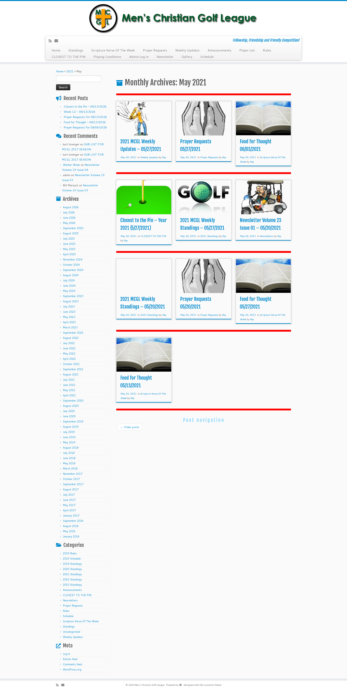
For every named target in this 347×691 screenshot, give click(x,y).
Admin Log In (139, 56)
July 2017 (69, 494)
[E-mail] (57, 40)
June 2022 (69, 348)
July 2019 (69, 432)
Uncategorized (71, 632)
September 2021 (73, 369)
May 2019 (69, 442)
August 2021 (71, 374)
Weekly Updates (187, 50)
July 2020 (69, 411)
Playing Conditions (107, 56)
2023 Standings (72, 584)
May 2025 (69, 249)
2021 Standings (72, 574)
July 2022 (69, 343)
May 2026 (69, 223)
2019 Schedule (72, 558)
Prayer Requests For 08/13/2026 (85, 117)
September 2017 (73, 484)
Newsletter (165, 56)
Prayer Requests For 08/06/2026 (85, 127)
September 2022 (73, 332)
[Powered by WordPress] (180, 684)
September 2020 (73, 400)
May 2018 (69, 463)
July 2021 (69, 379)
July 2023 (69, 306)
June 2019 (69, 437)
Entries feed (70, 659)
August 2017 (71, 489)
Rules (267, 50)
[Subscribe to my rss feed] (51, 40)
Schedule (207, 56)
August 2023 (71, 301)
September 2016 (73, 521)
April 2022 (69, 359)
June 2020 (69, 416)
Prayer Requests (155, 50)
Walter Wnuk (71, 165)
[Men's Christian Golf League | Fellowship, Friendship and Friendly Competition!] (173, 18)
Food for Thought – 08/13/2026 (85, 122)
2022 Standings (72, 579)
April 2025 (69, 254)
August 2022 (71, 338)
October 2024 (71, 265)
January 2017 (71, 515)
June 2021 (69, 385)
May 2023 (69, 317)
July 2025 (69, 238)
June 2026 (69, 217)
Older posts (129, 427)
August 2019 (71, 427)
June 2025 (69, 244)
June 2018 (69, 458)
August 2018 (71, 447)
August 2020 (71, 406)
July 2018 (69, 453)
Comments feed (72, 664)
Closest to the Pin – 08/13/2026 (85, 107)
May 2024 (69, 291)
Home (56, 50)
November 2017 (72, 474)
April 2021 (69, 395)
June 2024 (69, 285)
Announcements (219, 50)
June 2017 (69, 500)
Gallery (187, 56)
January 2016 (71, 536)
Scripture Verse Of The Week (113, 50)
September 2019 (73, 421)
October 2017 (71, 479)
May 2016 (69, 531)
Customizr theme (212, 685)
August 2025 (71, 233)
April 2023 (69, 322)
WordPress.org (72, 669)
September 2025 (73, 228)
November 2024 (72, 259)
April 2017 (69, 510)
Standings (75, 50)
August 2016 (71, 526)
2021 (69, 71)
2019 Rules (70, 553)
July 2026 (69, 212)
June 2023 (69, 312)
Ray (164, 157)
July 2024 (69, 280)
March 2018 (70, 468)
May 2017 (69, 505)
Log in (66, 654)
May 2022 (69, 353)
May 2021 (69, 390)
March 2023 (70, 327)
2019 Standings (72, 564)
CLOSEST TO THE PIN (69, 56)
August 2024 (71, 275)
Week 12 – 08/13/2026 (79, 112)
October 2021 (71, 364)
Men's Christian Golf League (149, 685)
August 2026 (71, 207)
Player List (247, 50)
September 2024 (73, 270)
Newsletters (70, 600)
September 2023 (73, 296)
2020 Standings (72, 569)
